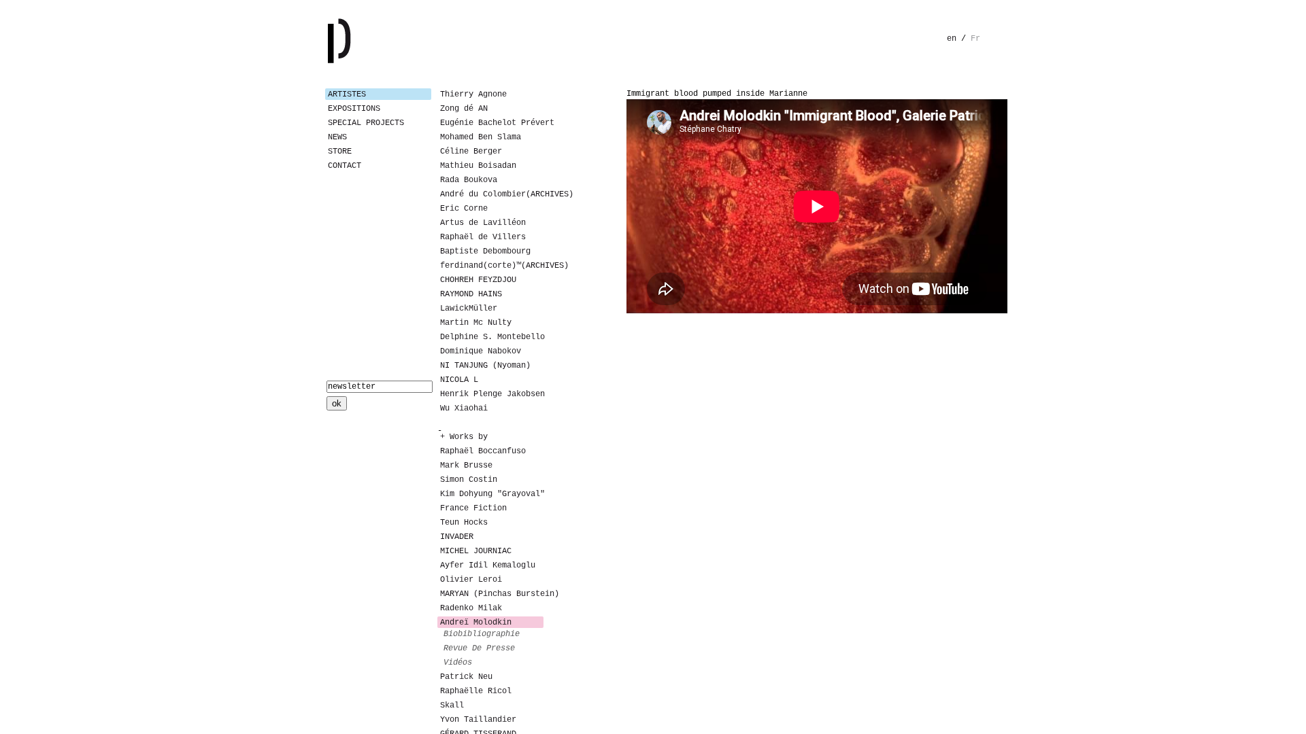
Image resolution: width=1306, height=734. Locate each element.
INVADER (456, 537)
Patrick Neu (466, 677)
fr (975, 38)
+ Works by (464, 437)
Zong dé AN (464, 108)
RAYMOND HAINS (471, 294)
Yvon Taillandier (478, 719)
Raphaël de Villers (483, 237)
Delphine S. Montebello (491, 337)
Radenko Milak (471, 608)
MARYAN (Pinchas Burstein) (491, 594)
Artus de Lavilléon (483, 223)
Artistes (347, 94)
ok (336, 403)
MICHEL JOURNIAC (476, 551)
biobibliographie (481, 634)
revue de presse (479, 648)
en (951, 38)
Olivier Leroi (471, 579)
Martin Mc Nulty (476, 323)
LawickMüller (468, 308)
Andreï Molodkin (476, 622)
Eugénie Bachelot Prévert (491, 123)
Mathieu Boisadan (478, 166)
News (337, 137)
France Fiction (473, 508)
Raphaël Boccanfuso (483, 451)
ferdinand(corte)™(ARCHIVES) (491, 265)
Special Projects (366, 123)
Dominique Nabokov (480, 351)
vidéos (457, 662)
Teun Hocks (464, 522)
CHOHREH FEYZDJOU (478, 280)
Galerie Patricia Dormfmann (359, 41)
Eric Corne (464, 208)
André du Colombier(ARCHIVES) (491, 194)
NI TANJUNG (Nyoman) (485, 365)
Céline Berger (471, 151)
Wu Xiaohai (464, 408)
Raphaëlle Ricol (476, 691)
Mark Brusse (466, 465)
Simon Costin (468, 480)
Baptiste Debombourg (485, 251)
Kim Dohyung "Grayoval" (491, 494)
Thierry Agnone (473, 94)
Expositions (354, 108)
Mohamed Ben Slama (480, 137)
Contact (344, 166)
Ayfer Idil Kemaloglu (487, 565)
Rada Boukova (468, 180)
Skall (452, 705)
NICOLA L (459, 380)
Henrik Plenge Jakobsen (491, 394)
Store (340, 151)
